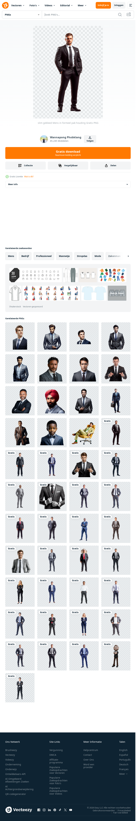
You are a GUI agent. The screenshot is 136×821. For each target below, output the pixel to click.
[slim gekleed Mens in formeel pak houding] (115, 432)
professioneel (44, 256)
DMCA (52, 754)
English (121, 750)
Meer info (13, 184)
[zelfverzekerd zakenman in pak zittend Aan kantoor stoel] (84, 432)
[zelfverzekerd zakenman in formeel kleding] (115, 464)
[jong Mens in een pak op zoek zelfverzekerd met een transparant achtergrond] (20, 337)
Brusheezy (11, 750)
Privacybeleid (121, 810)
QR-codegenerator (15, 794)
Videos (48, 5)
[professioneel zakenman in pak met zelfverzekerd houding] (115, 624)
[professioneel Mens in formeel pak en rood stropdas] (20, 528)
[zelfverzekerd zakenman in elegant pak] (84, 655)
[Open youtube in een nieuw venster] (70, 809)
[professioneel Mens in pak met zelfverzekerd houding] (20, 496)
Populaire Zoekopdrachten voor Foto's (58, 780)
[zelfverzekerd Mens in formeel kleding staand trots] (84, 592)
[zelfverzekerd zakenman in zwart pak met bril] (19, 687)
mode (98, 256)
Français (121, 769)
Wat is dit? (29, 176)
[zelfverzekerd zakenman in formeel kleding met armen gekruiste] (52, 624)
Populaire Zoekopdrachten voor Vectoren (58, 770)
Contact (87, 754)
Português (122, 759)
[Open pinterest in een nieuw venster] (54, 809)
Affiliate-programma (56, 761)
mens (11, 256)
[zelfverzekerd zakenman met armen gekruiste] (115, 655)
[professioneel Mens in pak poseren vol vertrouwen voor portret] (52, 528)
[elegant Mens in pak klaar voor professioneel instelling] (115, 528)
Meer (81, 5)
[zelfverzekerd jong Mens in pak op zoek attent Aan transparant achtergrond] (84, 337)
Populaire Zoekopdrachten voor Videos (58, 790)
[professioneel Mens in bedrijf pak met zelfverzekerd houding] (20, 624)
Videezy (9, 759)
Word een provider (88, 766)
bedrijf (25, 256)
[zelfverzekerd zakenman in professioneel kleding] (20, 655)
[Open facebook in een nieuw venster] (38, 809)
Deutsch (121, 764)
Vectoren (16, 5)
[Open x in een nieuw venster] (65, 809)
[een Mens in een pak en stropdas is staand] (52, 496)
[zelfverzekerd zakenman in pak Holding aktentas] (20, 432)
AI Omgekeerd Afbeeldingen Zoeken (17, 780)
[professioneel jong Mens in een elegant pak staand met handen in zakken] (115, 337)
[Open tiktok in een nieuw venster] (60, 809)
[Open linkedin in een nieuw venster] (49, 809)
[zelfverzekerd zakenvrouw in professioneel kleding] (84, 624)
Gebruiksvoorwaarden (101, 810)
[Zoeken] (120, 15)
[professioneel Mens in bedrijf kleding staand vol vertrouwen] (52, 464)
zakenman (114, 256)
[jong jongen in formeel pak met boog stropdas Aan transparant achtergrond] (52, 432)
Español (121, 754)
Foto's (33, 5)
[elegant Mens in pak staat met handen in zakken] (20, 368)
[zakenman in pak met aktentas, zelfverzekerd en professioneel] (115, 400)
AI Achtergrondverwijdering (19, 788)
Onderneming (13, 764)
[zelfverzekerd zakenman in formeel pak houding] (52, 655)
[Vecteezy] (5, 5)
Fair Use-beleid (118, 812)
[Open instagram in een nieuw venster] (44, 809)
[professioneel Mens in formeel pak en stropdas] (20, 464)
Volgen (90, 140)
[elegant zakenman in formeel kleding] (115, 592)
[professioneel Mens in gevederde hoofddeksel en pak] (84, 560)
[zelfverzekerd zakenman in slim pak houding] (52, 592)
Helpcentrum (90, 750)
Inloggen (118, 5)
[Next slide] (123, 256)
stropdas (82, 256)
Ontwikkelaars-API (15, 774)
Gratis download (68, 153)
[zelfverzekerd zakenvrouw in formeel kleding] (20, 592)
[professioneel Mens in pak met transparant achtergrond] (84, 368)
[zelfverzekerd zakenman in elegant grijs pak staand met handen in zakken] (52, 337)
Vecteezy (10, 754)
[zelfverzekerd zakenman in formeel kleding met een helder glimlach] (20, 400)
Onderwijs (11, 769)
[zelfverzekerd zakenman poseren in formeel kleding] (115, 496)
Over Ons (88, 759)
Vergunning (56, 750)
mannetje (64, 256)
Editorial (65, 5)
